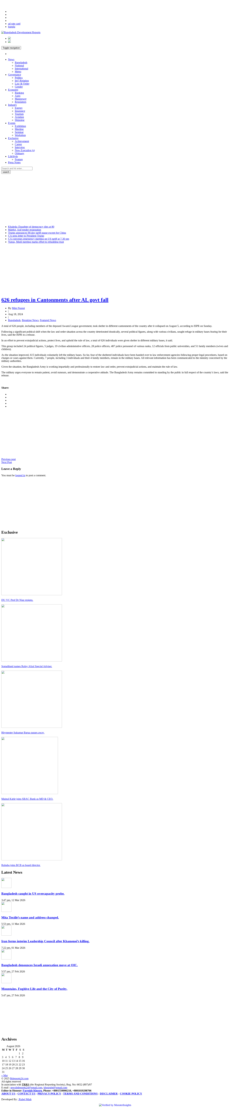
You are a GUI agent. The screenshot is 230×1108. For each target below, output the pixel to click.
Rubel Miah (24, 1099)
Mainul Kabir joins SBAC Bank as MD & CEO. (27, 798)
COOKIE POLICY (131, 1093)
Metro (18, 71)
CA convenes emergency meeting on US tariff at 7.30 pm (38, 238)
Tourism (19, 114)
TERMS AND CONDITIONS (80, 1093)
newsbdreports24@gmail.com (26, 1087)
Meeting (19, 129)
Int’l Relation (22, 80)
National (19, 65)
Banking (19, 92)
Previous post (8, 459)
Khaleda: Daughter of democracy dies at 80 (31, 226)
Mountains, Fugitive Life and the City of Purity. (34, 989)
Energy (19, 107)
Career (18, 144)
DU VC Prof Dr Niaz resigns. (17, 600)
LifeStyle (13, 156)
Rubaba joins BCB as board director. (20, 865)
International (21, 68)
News (11, 59)
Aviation (19, 117)
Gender (19, 86)
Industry (12, 104)
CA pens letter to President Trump (26, 235)
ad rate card (14, 23)
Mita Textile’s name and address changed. (30, 917)
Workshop (20, 135)
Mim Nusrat (18, 308)
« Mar (4, 1075)
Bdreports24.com (19, 1078)
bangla (11, 26)
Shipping (19, 120)
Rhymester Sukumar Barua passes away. (22, 732)
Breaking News (30, 320)
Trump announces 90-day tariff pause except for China (37, 232)
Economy (13, 89)
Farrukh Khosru (32, 1090)
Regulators (20, 101)
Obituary (19, 153)
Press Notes (14, 162)
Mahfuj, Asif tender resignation (24, 229)
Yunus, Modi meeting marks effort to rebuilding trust (36, 241)
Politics (19, 77)
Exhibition (20, 126)
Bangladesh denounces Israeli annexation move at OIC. (39, 965)
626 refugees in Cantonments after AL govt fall (54, 300)
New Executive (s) (25, 150)
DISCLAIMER (109, 1093)
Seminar (19, 132)
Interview (20, 147)
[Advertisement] (115, 199)
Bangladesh (21, 62)
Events (11, 123)
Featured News (48, 320)
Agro (17, 95)
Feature (19, 159)
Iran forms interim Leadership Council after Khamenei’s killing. (45, 941)
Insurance (20, 111)
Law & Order (22, 83)
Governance (14, 74)
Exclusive (13, 138)
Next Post (6, 462)
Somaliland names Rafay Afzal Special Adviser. (26, 666)
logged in (20, 475)
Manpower (20, 98)
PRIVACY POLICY (49, 1093)
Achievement (22, 141)
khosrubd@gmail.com (55, 1087)
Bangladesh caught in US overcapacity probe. (32, 893)
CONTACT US (26, 1093)
